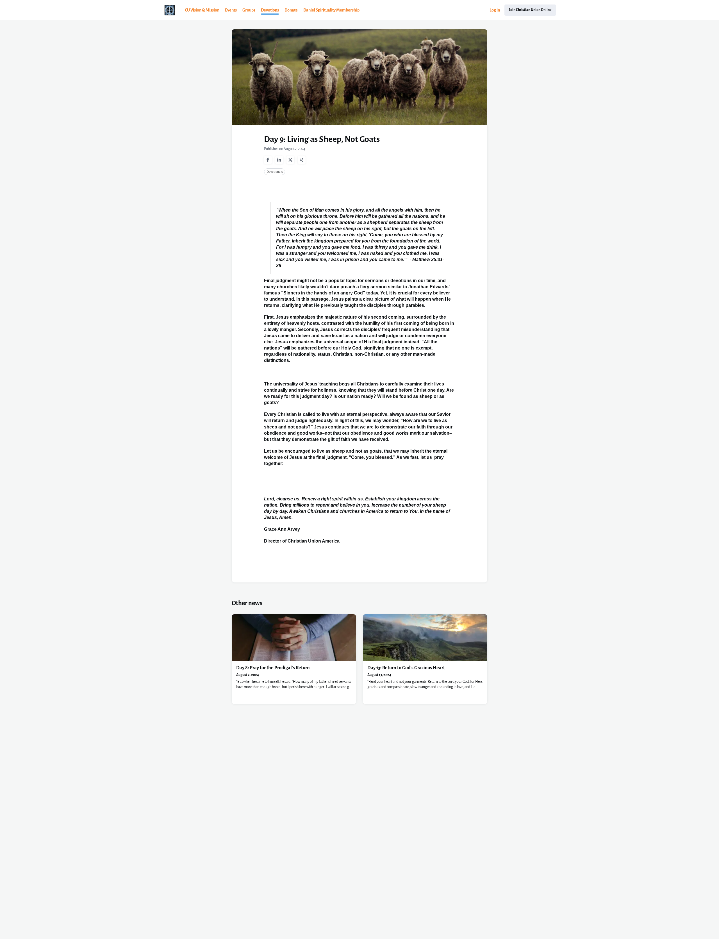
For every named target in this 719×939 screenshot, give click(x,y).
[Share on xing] (302, 160)
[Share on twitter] (290, 160)
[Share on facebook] (268, 160)
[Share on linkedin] (279, 160)
